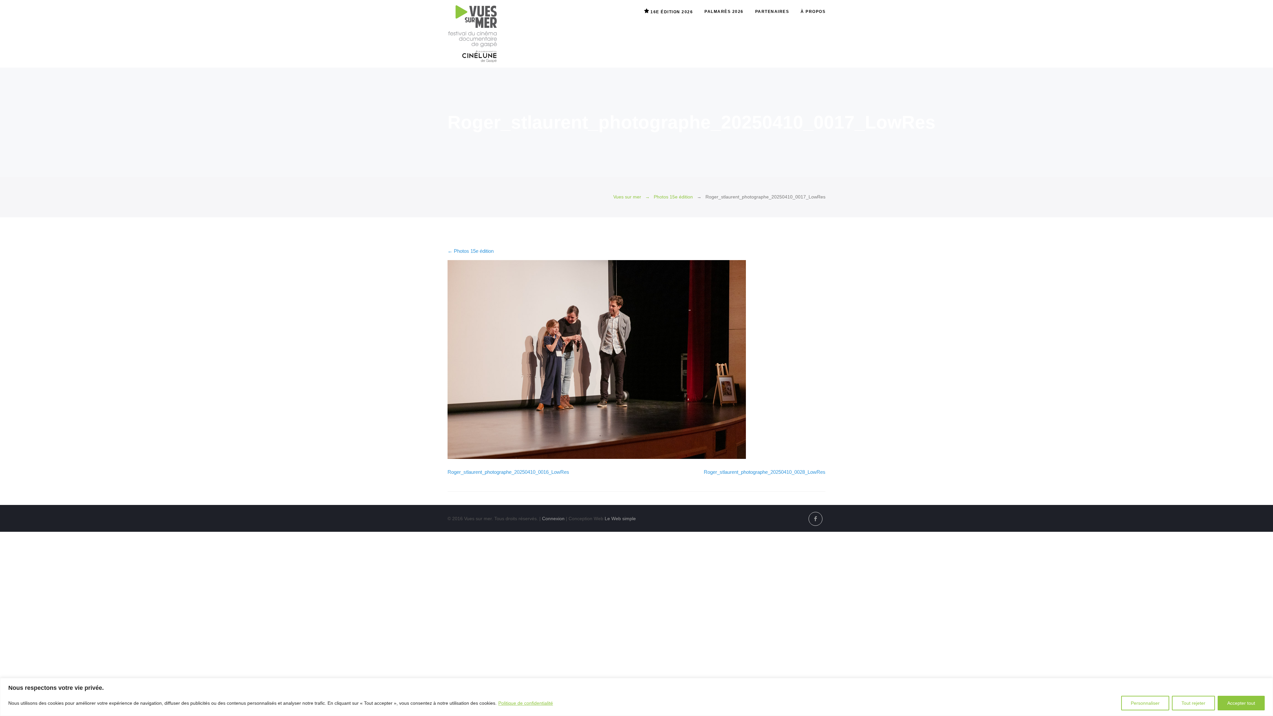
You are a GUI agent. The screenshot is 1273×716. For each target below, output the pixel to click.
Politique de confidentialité (525, 703)
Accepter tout (1241, 703)
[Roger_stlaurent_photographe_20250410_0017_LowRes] (597, 457)
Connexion (553, 518)
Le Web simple (620, 518)
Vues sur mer (627, 196)
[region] (636, 697)
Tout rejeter (1193, 703)
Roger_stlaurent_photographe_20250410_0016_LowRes (508, 472)
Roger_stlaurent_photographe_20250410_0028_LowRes (764, 472)
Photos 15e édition (673, 196)
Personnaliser (1145, 703)
